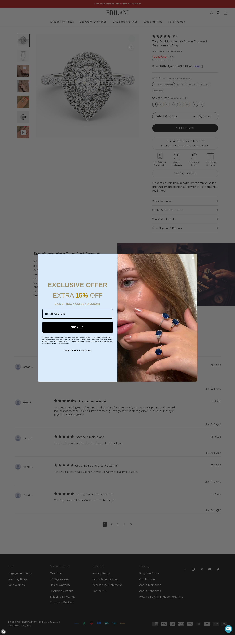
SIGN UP (77, 327)
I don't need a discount (77, 350)
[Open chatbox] (228, 629)
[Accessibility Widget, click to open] (3, 631)
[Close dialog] (193, 258)
